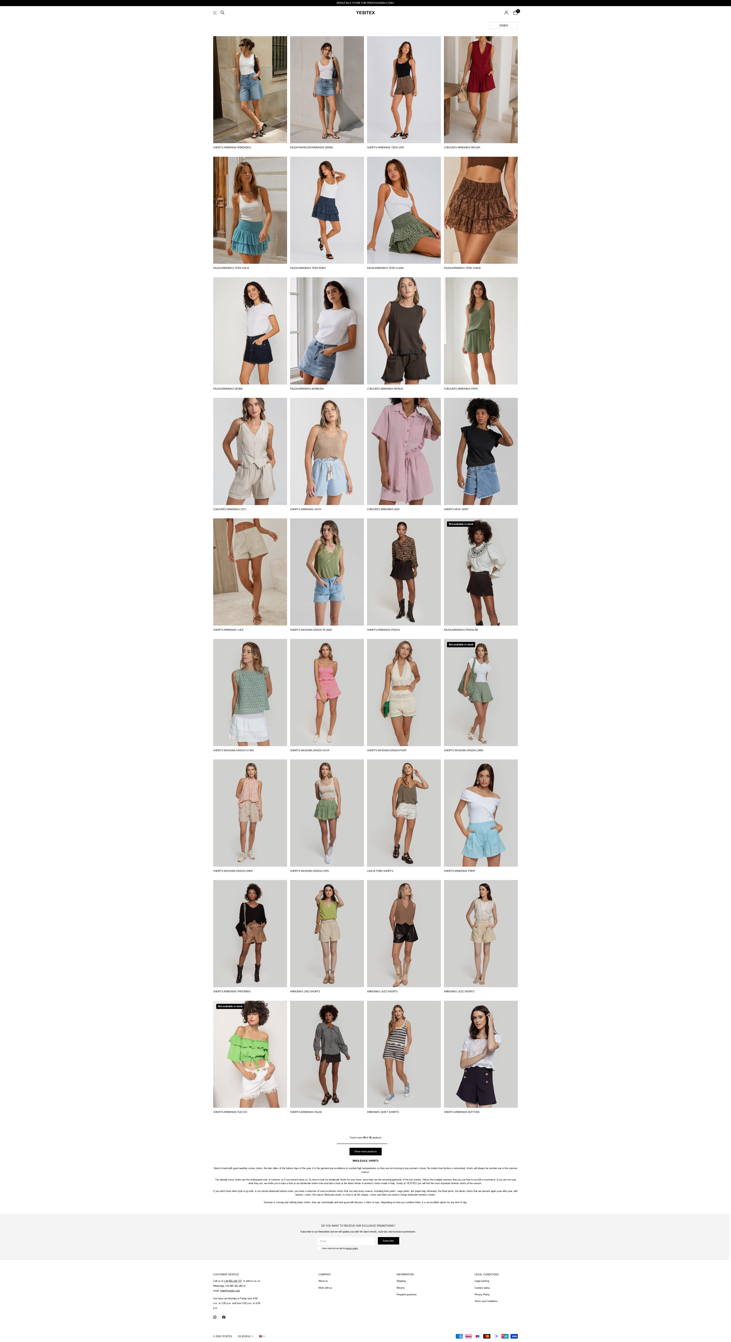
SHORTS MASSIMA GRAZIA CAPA (309, 871)
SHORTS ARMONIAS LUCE (228, 629)
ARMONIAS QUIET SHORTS (383, 1112)
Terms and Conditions (486, 1301)
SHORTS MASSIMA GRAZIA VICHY (310, 750)
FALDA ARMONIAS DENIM (228, 388)
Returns (401, 1287)
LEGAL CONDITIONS (487, 1274)
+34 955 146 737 (233, 1281)
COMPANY (324, 1274)
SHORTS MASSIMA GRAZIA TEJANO (311, 629)
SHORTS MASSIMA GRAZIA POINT (387, 750)
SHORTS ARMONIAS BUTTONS (462, 1112)
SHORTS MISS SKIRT (456, 509)
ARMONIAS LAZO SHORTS (382, 991)
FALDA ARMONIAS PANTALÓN (461, 629)
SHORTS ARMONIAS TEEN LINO (385, 147)
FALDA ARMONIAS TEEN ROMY (308, 268)
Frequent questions (407, 1294)
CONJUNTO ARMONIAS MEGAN (462, 147)
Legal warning (482, 1281)
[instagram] (214, 1317)
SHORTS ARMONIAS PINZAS (383, 629)
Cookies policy (482, 1287)
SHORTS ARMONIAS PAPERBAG (232, 991)
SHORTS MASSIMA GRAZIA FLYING (233, 750)
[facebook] (223, 1317)
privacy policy (352, 1248)
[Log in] (506, 12)
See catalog (215, 12)
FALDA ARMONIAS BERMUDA (307, 388)
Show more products (365, 1151)
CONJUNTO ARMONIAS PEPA (461, 388)
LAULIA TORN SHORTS (380, 871)
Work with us (325, 1287)
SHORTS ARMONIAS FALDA (306, 1112)
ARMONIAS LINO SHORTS (305, 991)
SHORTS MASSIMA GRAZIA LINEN (463, 750)
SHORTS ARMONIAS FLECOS (230, 1112)
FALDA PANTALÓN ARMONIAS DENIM (311, 147)
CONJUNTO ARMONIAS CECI (229, 509)
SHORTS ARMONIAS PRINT (459, 871)
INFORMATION (405, 1274)
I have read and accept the (340, 1248)
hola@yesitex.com (230, 1290)
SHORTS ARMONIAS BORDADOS (232, 147)
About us (323, 1281)
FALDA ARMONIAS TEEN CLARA (385, 268)
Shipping (401, 1281)
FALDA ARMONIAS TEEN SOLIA (231, 268)
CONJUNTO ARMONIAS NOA (383, 509)
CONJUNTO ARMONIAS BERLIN (385, 388)
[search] (222, 12)
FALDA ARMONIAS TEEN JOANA (462, 268)
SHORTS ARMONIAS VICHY (306, 509)
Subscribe (388, 1240)
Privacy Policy (482, 1294)
